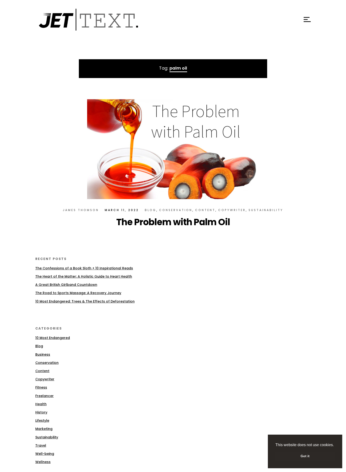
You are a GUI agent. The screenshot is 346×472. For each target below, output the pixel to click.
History (41, 412)
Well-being (44, 453)
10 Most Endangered (52, 337)
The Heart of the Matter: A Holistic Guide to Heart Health (83, 276)
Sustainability (266, 210)
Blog (150, 210)
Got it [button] (305, 456)
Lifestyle (42, 420)
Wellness (43, 462)
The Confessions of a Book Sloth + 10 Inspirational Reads (84, 268)
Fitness (41, 387)
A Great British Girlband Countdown (66, 284)
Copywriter (232, 210)
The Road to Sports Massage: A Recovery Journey (78, 293)
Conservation (175, 210)
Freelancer (44, 395)
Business (42, 354)
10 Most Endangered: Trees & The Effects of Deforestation (85, 301)
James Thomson (81, 210)
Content (205, 210)
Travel (40, 445)
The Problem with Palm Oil (173, 222)
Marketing (43, 428)
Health (41, 404)
